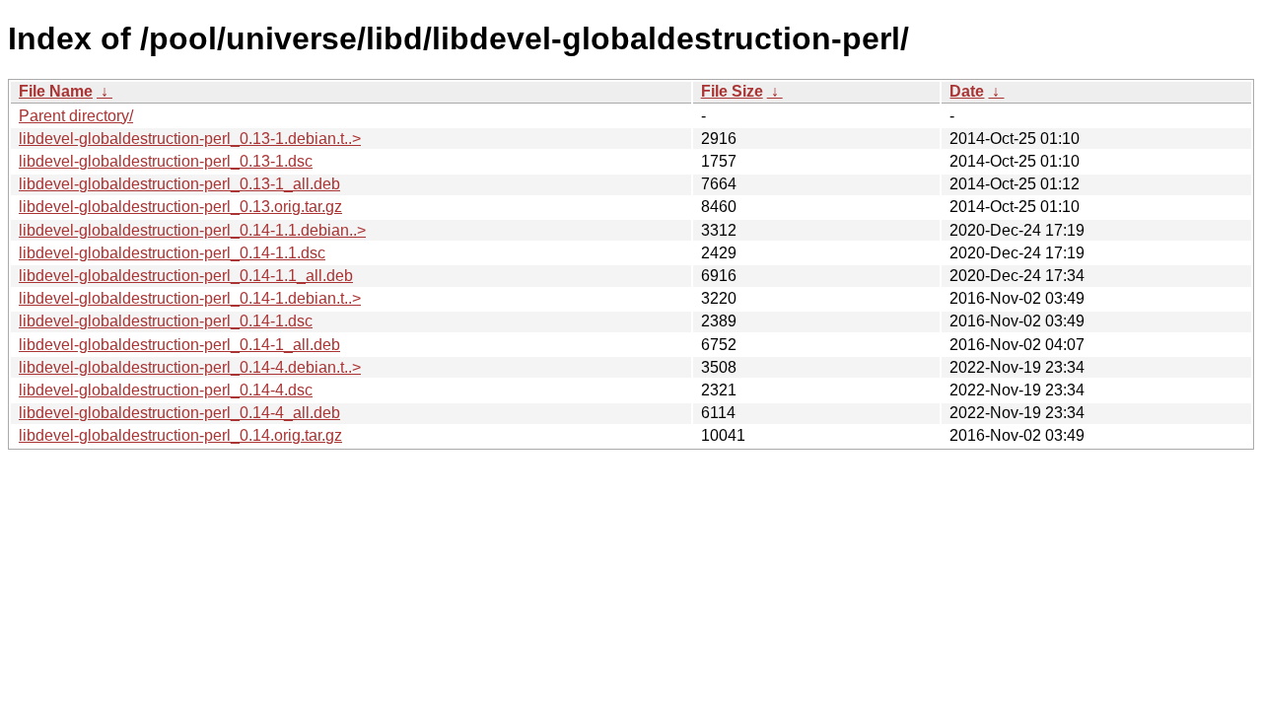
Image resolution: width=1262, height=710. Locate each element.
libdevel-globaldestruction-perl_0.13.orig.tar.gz (180, 206)
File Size (732, 91)
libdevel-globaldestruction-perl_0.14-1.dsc (166, 321)
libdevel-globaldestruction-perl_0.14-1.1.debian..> (192, 230)
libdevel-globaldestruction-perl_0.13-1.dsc (166, 161)
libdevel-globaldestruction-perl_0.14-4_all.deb (179, 412)
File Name (56, 91)
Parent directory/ (76, 115)
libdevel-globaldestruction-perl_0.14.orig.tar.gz (180, 435)
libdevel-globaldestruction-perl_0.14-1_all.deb (179, 344)
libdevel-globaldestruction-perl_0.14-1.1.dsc (172, 253)
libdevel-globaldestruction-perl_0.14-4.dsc (166, 390)
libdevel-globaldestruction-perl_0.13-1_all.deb (179, 184)
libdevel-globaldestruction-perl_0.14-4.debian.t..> (190, 367)
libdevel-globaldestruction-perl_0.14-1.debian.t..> (190, 298)
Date (966, 91)
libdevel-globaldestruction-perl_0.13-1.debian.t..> (190, 138)
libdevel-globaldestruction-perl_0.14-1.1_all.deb (186, 275)
